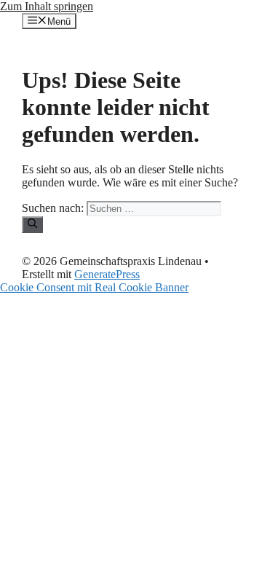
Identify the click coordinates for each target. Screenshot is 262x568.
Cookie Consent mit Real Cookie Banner (94, 287)
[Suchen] (32, 224)
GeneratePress (107, 274)
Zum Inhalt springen (46, 6)
